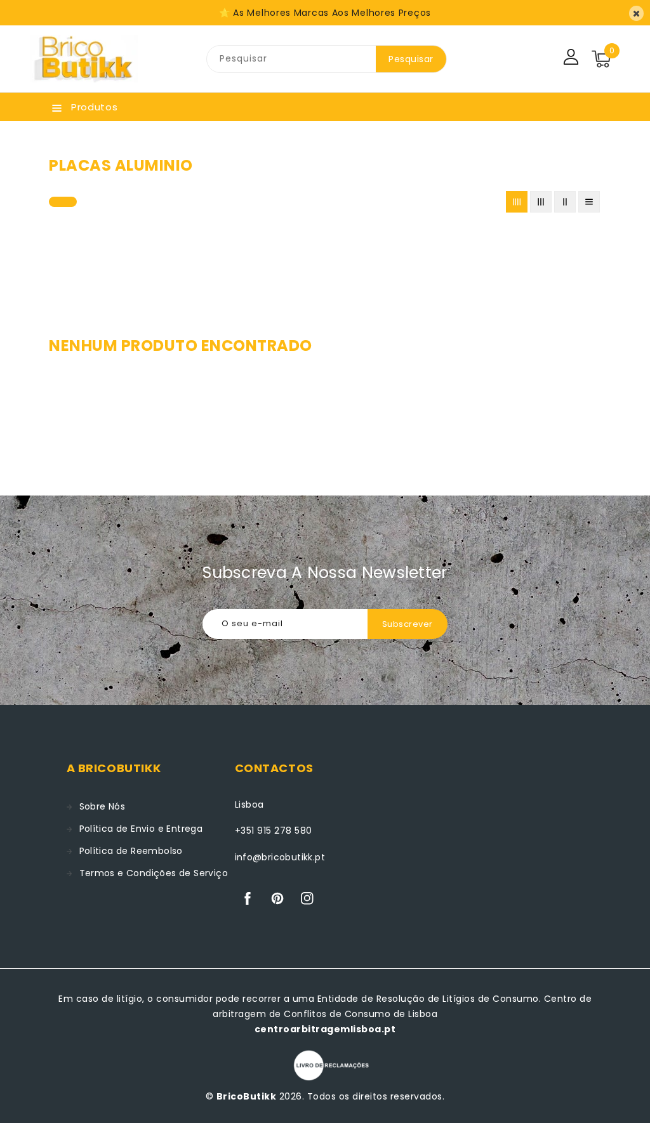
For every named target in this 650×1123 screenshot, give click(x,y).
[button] (63, 199)
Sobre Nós (102, 806)
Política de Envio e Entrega (141, 828)
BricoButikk (246, 1096)
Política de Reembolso (131, 850)
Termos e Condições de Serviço (154, 873)
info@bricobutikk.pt (280, 857)
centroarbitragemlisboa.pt (325, 1029)
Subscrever (407, 624)
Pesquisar (411, 59)
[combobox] (291, 59)
